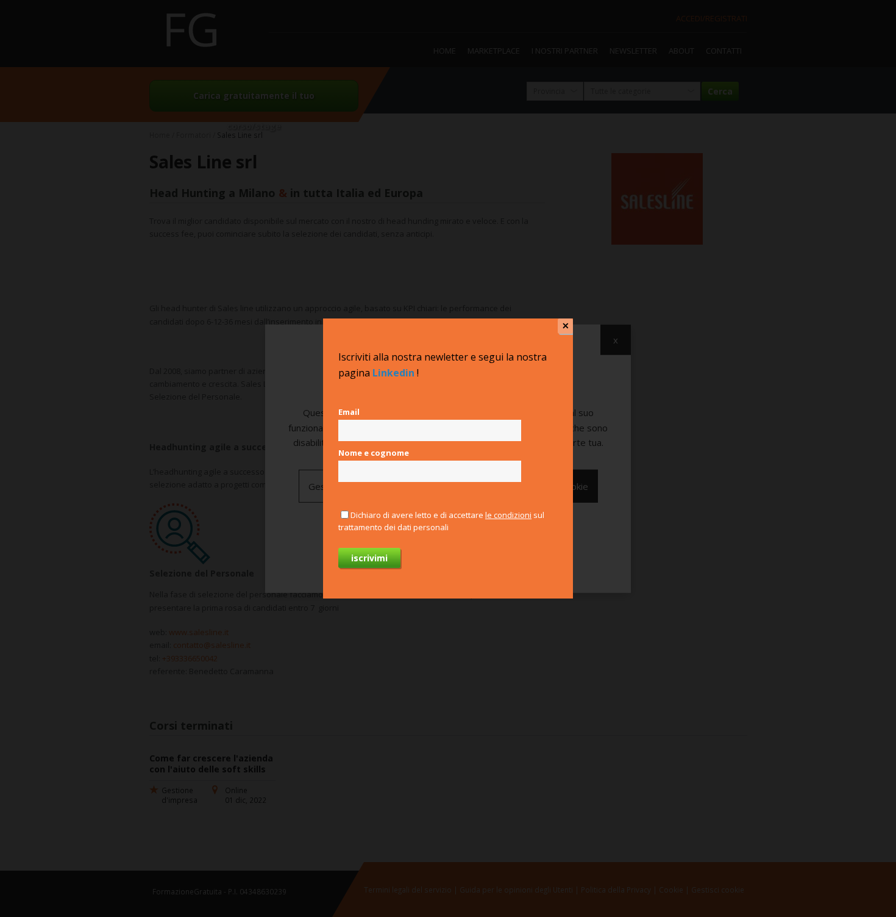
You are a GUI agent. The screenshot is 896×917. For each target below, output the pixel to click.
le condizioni (508, 514)
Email (349, 411)
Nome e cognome (373, 452)
